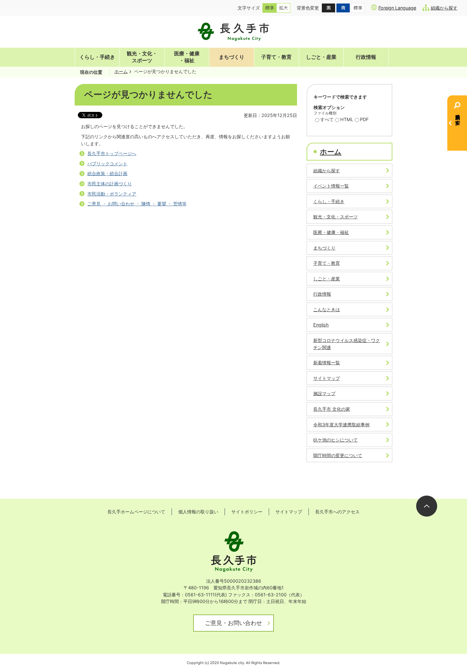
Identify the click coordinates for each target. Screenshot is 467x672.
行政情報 (366, 57)
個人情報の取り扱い (198, 511)
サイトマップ (326, 378)
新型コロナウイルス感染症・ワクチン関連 (346, 344)
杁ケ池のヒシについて (335, 439)
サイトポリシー (246, 511)
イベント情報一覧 (331, 186)
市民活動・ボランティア (111, 193)
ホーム (121, 71)
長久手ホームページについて (136, 511)
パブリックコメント (107, 163)
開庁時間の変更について (337, 455)
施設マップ (324, 393)
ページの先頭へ (426, 506)
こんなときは (326, 309)
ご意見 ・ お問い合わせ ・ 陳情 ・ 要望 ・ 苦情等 (136, 203)
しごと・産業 (321, 57)
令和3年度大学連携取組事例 (341, 424)
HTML (346, 119)
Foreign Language (397, 7)
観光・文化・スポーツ (142, 57)
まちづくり (231, 57)
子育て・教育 (276, 57)
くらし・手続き (97, 57)
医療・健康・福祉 (187, 57)
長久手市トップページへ (111, 153)
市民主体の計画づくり (109, 183)
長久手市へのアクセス (337, 511)
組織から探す (444, 7)
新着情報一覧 (326, 362)
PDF (364, 119)
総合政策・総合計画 (107, 173)
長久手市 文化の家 (331, 409)
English (321, 324)
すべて (327, 119)
